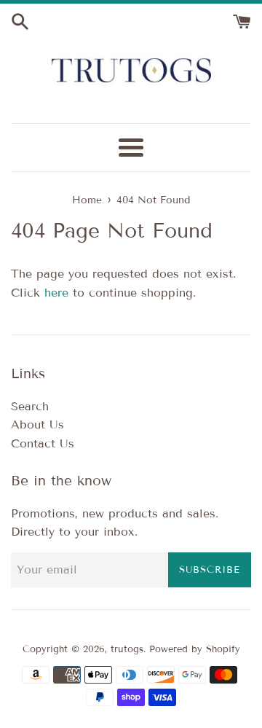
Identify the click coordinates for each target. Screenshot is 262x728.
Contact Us (42, 443)
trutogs (127, 649)
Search (30, 406)
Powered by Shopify (194, 649)
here (56, 293)
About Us (37, 424)
